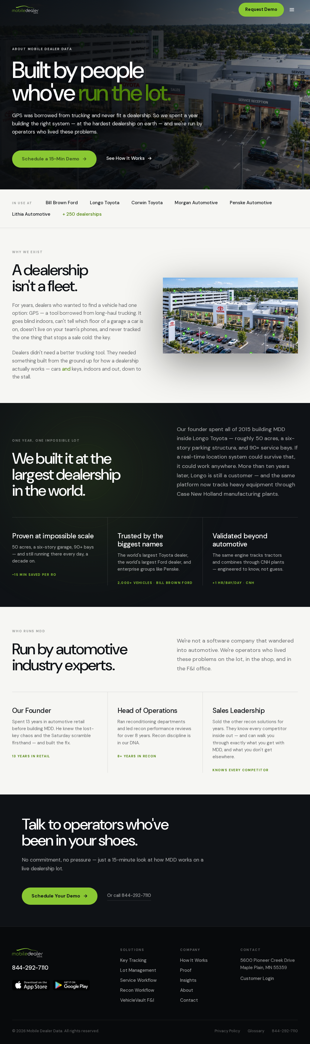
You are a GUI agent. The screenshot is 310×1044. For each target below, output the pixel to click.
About (186, 990)
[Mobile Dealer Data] (25, 10)
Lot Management (138, 970)
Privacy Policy (227, 1030)
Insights (188, 980)
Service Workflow (138, 980)
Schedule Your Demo (59, 896)
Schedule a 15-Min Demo (54, 159)
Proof (185, 970)
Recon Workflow (137, 990)
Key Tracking (133, 960)
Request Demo (261, 9)
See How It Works (129, 158)
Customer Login (257, 978)
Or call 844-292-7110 (129, 895)
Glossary (256, 1030)
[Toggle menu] (292, 10)
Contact (189, 1000)
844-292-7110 (30, 967)
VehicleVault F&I (137, 1000)
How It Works (194, 960)
